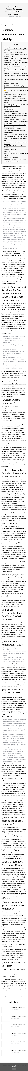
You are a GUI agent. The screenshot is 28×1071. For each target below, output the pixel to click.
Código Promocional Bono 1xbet (12, 128)
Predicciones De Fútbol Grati (18, 1007)
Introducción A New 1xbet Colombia (13, 52)
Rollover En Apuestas (9, 151)
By (15, 996)
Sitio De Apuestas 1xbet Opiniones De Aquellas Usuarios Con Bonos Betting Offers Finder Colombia (15, 49)
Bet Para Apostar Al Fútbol (11, 83)
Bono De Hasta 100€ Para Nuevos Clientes (15, 73)
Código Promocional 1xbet (11, 111)
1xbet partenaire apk (6, 985)
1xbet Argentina (9, 996)
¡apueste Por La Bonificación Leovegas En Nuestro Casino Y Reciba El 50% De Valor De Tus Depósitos (16, 121)
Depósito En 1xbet (9, 109)
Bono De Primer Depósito (11, 157)
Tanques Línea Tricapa (10, 149)
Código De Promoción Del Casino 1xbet (14, 98)
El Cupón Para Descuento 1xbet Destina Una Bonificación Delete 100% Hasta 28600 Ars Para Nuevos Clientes (15, 115)
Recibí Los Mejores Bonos (11, 108)
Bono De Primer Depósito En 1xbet (13, 85)
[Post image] (5, 1010)
